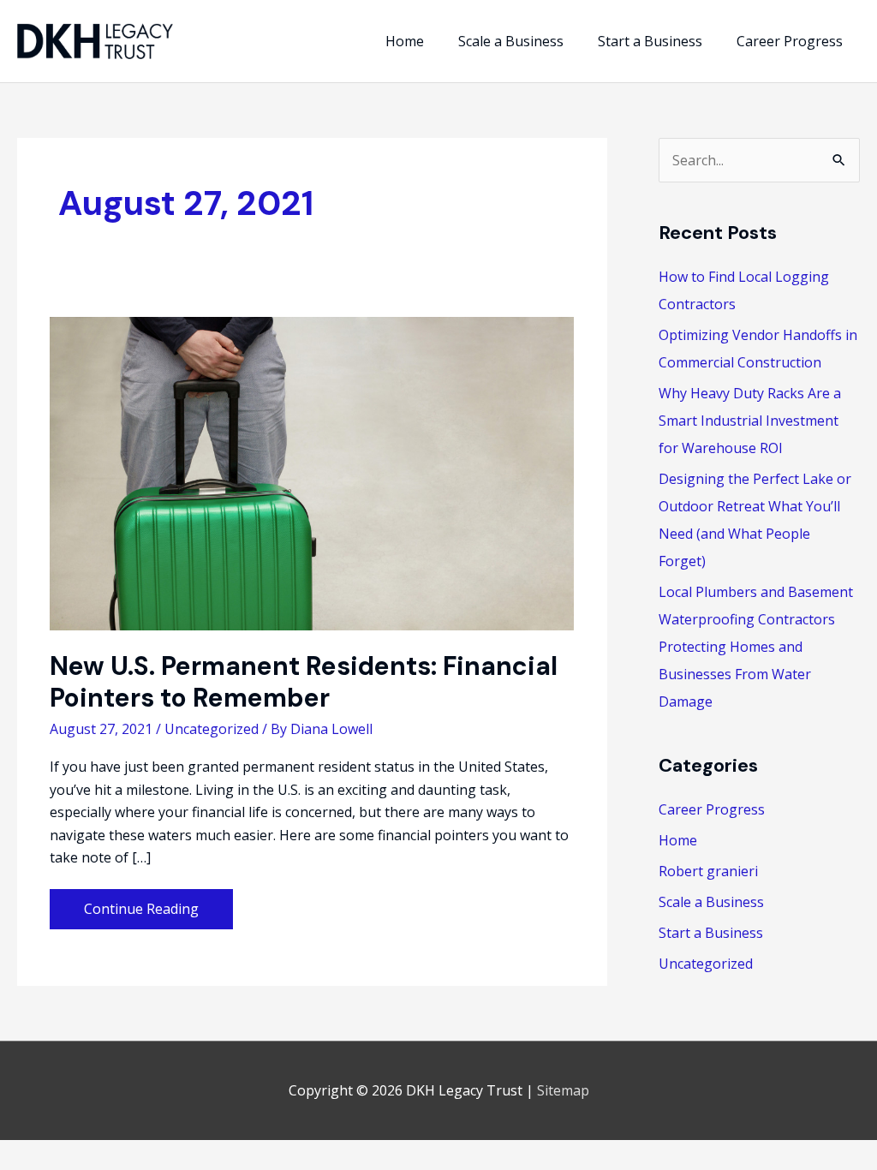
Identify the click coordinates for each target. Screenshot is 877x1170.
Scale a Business (711, 901)
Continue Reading (141, 913)
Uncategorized (211, 728)
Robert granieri (708, 871)
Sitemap (563, 1090)
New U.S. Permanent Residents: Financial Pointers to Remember (304, 681)
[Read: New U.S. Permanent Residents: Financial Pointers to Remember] (312, 472)
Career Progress (712, 809)
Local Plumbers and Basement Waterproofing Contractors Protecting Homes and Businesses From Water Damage (756, 646)
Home (678, 840)
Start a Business (711, 932)
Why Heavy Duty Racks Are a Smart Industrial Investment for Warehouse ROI (750, 420)
